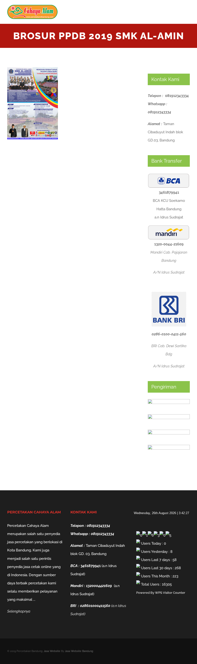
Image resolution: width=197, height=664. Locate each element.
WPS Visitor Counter (170, 592)
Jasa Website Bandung (79, 651)
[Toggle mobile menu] (188, 13)
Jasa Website (52, 651)
